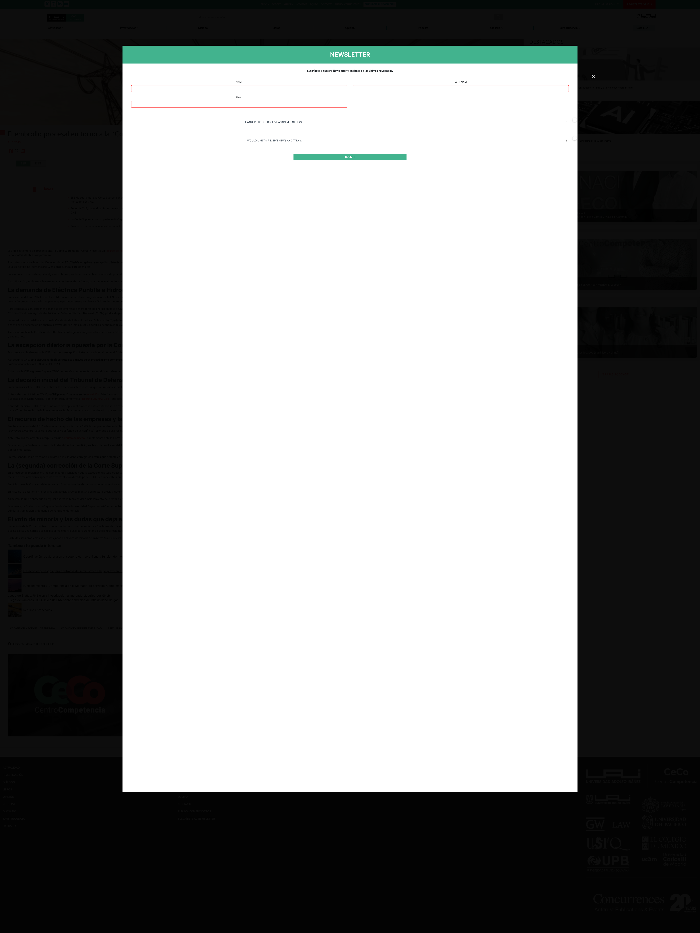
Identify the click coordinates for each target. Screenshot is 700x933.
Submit (350, 156)
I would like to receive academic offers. (273, 122)
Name (239, 81)
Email (239, 97)
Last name (461, 81)
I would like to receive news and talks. (274, 140)
